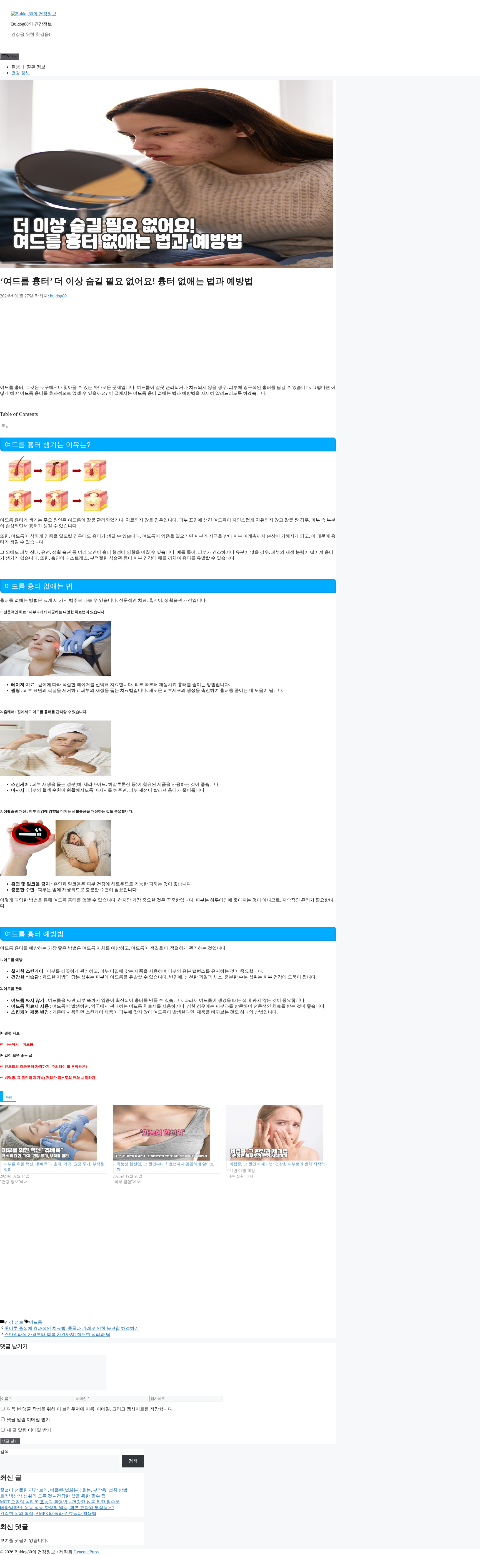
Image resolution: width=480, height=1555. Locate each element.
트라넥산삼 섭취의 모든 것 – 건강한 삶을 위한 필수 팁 (53, 1496)
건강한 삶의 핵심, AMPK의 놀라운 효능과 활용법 (48, 1513)
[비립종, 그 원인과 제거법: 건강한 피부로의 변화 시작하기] (279, 1133)
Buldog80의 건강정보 (31, 24)
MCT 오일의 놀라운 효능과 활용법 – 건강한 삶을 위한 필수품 (60, 1501)
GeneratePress (86, 1551)
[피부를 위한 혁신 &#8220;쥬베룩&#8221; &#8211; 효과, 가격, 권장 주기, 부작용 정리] (53, 1133)
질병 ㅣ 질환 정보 (28, 66)
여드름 (35, 1322)
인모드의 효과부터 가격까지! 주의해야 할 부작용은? (46, 1066)
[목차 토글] (4, 426)
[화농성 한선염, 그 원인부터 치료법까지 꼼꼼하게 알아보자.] (166, 1133)
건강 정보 (20, 72)
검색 (4, 1451)
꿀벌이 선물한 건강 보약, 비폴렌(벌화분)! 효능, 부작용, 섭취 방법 (64, 1490)
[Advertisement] (118, 340)
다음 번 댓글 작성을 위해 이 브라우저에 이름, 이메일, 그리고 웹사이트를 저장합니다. (90, 1409)
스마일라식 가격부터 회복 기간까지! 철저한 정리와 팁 (57, 1334)
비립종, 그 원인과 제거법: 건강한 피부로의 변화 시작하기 (49, 1077)
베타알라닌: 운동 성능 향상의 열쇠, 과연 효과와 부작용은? (57, 1507)
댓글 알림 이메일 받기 (28, 1419)
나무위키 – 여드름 (18, 1044)
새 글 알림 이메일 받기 (29, 1430)
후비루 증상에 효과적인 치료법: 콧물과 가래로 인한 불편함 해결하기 (71, 1328)
